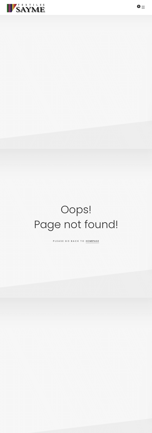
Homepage (92, 241)
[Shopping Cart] (135, 7)
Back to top (145, 425)
